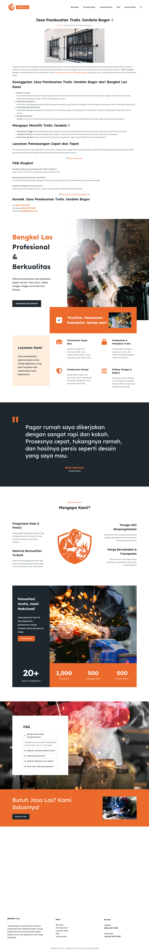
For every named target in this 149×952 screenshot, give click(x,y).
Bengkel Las (70, 948)
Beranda (75, 7)
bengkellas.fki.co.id (29, 211)
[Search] (141, 7)
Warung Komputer (91, 948)
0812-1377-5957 (23, 205)
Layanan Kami (106, 7)
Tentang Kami (89, 7)
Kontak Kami (130, 7)
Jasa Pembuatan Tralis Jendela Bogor (70, 72)
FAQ (118, 7)
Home (59, 25)
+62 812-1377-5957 (112, 936)
